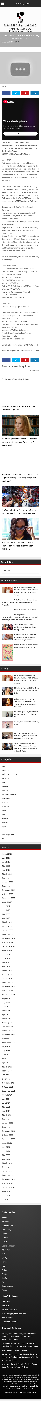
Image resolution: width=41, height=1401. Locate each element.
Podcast (5, 818)
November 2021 (8, 1083)
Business (5, 770)
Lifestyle (5, 806)
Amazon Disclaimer (9, 1310)
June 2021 (6, 1103)
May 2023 (6, 1011)
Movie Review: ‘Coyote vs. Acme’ (14, 1350)
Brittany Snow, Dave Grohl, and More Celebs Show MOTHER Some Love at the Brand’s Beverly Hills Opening (19, 1336)
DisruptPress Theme (29, 1392)
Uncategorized (8, 835)
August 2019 (7, 1191)
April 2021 (6, 1111)
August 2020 (7, 1143)
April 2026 (6, 870)
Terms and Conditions (10, 1322)
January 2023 (7, 1027)
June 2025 (6, 910)
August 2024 (7, 950)
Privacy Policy (7, 1318)
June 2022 (6, 1055)
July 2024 (6, 954)
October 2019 (7, 1183)
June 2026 (6, 862)
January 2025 (7, 930)
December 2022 (8, 1031)
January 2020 (7, 1171)
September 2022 (8, 1043)
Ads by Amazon (34, 370)
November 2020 (8, 1131)
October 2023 (7, 990)
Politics (5, 822)
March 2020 (7, 1163)
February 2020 (7, 1167)
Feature (5, 790)
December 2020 (8, 1127)
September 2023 (8, 995)
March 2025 (7, 922)
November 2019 (8, 1179)
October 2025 (7, 894)
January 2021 (7, 1123)
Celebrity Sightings (9, 774)
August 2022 (7, 1047)
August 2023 (7, 999)
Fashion (5, 786)
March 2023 (7, 1019)
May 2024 (6, 962)
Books (4, 766)
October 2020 (7, 1135)
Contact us (6, 1302)
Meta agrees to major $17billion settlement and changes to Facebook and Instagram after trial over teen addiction (20, 1357)
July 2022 (6, 1051)
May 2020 (6, 1155)
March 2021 (7, 1115)
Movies (5, 810)
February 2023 (7, 1023)
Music (4, 814)
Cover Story (6, 778)
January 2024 (7, 978)
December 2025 (8, 886)
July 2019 (6, 1195)
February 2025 (7, 926)
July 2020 (6, 1147)
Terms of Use (20, 1388)
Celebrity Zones (23, 3)
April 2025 (6, 918)
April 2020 (6, 1159)
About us (5, 1306)
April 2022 (6, 1063)
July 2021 (6, 1099)
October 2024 (7, 942)
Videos (5, 86)
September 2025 (8, 898)
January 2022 (7, 1075)
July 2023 (6, 1002)
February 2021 (7, 1119)
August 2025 (7, 902)
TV (3, 830)
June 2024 (6, 958)
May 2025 (6, 914)
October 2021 (7, 1087)
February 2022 (7, 1071)
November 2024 (8, 938)
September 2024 (8, 946)
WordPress (16, 1392)
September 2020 (8, 1139)
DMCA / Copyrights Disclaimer (14, 1314)
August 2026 (7, 854)
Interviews (6, 798)
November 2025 (8, 890)
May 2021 (6, 1107)
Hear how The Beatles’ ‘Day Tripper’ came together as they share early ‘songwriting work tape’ (20, 477)
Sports (4, 826)
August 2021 (7, 1095)
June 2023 (6, 1007)
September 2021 (8, 1091)
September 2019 (8, 1187)
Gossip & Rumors (9, 794)
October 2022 (7, 1039)
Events (4, 782)
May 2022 (6, 1059)
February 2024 (7, 974)
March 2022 (7, 1067)
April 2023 (6, 1015)
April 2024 (6, 966)
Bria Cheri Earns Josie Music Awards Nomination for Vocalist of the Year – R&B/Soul (18, 545)
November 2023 (8, 986)
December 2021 (8, 1079)
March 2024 (7, 970)
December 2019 (8, 1175)
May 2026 (6, 866)
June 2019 (6, 1199)
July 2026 (6, 858)
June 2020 (6, 1151)
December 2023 (8, 982)
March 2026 (7, 874)
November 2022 (8, 1035)
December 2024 (8, 934)
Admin (16, 42)
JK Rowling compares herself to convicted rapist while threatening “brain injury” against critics (20, 442)
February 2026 (7, 878)
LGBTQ (5, 802)
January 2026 (7, 882)
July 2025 (6, 906)
